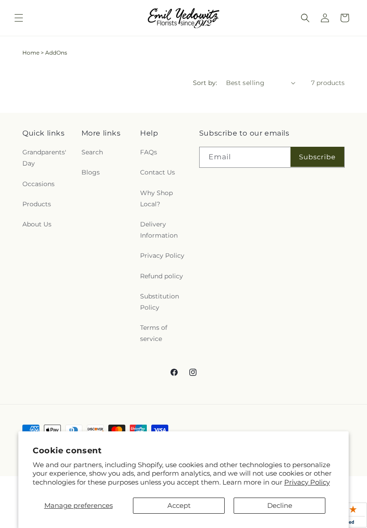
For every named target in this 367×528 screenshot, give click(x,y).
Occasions (38, 184)
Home (30, 52)
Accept (179, 505)
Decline (279, 505)
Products (36, 204)
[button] (19, 18)
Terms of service (153, 333)
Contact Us (157, 172)
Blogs (90, 172)
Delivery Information (159, 229)
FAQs (148, 152)
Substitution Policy (159, 301)
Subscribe (317, 157)
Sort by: (205, 83)
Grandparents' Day (44, 157)
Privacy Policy (307, 482)
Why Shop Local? (156, 198)
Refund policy (161, 276)
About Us (36, 224)
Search (92, 152)
